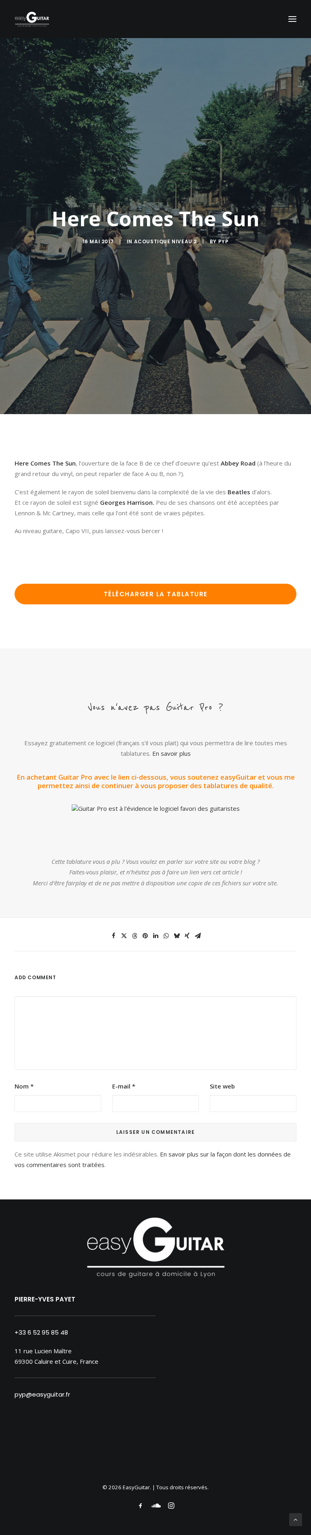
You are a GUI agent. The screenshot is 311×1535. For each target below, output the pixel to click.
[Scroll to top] (295, 1519)
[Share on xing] (187, 936)
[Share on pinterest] (145, 936)
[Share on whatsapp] (166, 936)
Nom (24, 1086)
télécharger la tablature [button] (156, 594)
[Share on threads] (134, 936)
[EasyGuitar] (32, 19)
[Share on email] (197, 936)
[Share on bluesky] (176, 936)
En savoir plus (171, 753)
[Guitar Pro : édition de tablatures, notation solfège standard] (156, 808)
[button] (292, 19)
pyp (223, 241)
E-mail (123, 1086)
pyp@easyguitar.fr (42, 1394)
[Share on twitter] (124, 936)
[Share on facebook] (113, 936)
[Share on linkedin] (155, 936)
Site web (222, 1086)
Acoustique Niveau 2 (165, 241)
